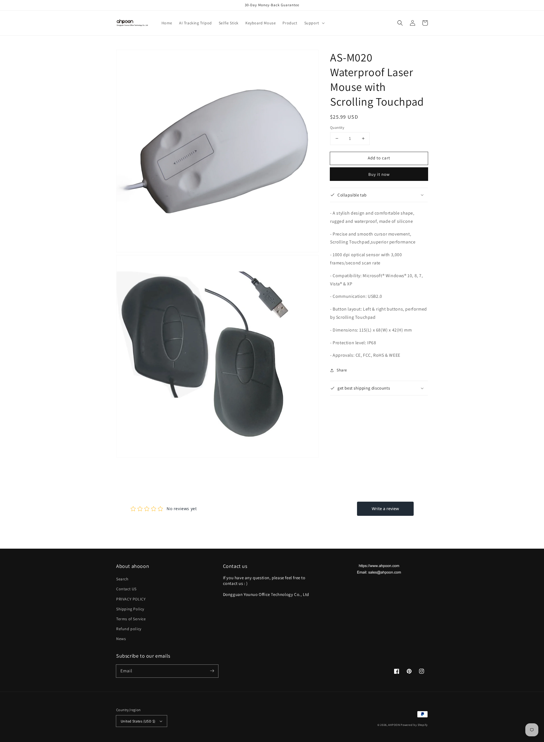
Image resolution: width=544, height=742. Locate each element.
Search (122, 578)
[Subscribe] (212, 671)
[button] (314, 23)
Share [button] (342, 370)
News (121, 638)
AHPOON (394, 725)
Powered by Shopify (414, 725)
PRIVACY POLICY (131, 599)
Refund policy (128, 628)
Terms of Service (131, 618)
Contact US (126, 588)
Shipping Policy (130, 608)
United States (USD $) (138, 721)
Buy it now (379, 174)
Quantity (337, 127)
